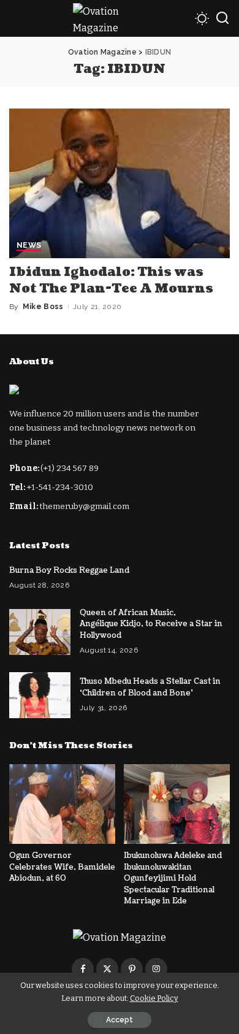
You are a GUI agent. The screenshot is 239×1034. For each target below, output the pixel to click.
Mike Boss (43, 306)
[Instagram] (156, 969)
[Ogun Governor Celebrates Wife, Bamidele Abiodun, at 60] (62, 804)
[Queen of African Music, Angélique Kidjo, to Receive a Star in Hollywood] (39, 632)
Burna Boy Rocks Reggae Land (69, 570)
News (29, 246)
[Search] (222, 18)
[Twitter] (107, 969)
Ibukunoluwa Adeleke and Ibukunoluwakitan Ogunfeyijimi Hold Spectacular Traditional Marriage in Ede (173, 878)
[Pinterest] (132, 969)
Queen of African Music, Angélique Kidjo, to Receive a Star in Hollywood (151, 624)
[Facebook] (83, 969)
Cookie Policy (154, 998)
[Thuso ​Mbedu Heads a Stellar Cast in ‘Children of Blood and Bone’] (39, 695)
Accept (119, 1020)
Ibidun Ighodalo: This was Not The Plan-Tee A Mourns (111, 280)
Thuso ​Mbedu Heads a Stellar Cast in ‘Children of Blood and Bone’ (150, 687)
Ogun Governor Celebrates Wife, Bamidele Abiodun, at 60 (62, 867)
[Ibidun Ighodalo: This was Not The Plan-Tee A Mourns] (119, 183)
